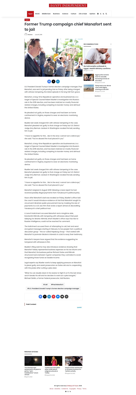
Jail (46, 284)
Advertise (57, 389)
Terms (84, 389)
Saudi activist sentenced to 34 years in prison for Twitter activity (73, 369)
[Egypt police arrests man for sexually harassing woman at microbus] (89, 77)
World (37, 14)
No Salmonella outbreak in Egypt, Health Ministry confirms (97, 67)
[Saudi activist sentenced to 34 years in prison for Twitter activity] (74, 361)
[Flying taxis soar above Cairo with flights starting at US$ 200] (89, 88)
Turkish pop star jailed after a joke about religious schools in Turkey (52, 370)
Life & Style (83, 14)
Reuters (30, 34)
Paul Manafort (57, 284)
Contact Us (64, 389)
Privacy (79, 389)
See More (97, 96)
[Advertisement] (54, 328)
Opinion (92, 14)
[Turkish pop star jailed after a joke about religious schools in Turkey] (53, 361)
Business (56, 14)
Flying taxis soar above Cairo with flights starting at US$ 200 (103, 87)
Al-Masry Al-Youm (72, 386)
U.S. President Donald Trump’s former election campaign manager (54, 288)
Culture (73, 14)
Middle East (46, 14)
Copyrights (72, 389)
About (51, 389)
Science (65, 14)
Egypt (30, 14)
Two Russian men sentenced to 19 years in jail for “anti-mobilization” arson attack (33, 371)
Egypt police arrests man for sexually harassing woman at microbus (102, 78)
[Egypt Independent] (68, 5)
